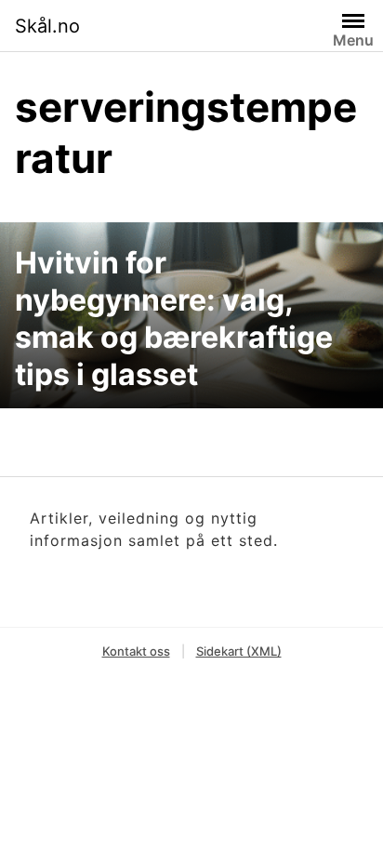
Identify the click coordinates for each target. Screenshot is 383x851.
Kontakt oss (136, 651)
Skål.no (47, 26)
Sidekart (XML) (239, 651)
